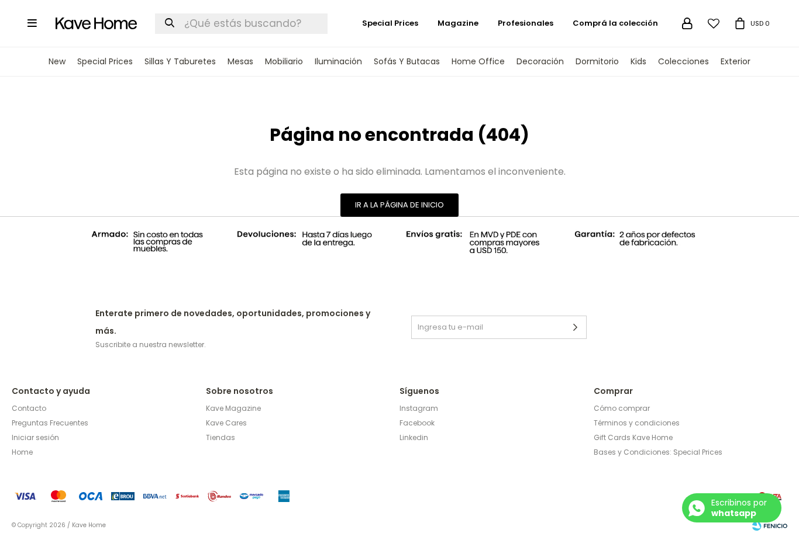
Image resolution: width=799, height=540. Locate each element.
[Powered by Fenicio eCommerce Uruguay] (769, 525)
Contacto (29, 408)
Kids (638, 61)
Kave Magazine (233, 408)
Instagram (418, 408)
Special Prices (105, 61)
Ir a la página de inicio (399, 204)
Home (22, 452)
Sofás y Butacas (407, 61)
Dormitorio (597, 61)
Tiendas (220, 437)
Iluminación (338, 61)
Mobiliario (284, 61)
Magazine (458, 23)
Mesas (240, 61)
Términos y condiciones (637, 423)
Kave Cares (226, 423)
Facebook (417, 423)
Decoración (540, 61)
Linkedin (413, 437)
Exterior (735, 61)
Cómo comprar (622, 408)
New (57, 61)
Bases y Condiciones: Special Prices (658, 452)
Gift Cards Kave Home (633, 437)
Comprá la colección (615, 23)
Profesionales (525, 23)
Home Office (478, 61)
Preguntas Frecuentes (50, 423)
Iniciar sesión (35, 437)
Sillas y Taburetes (180, 61)
